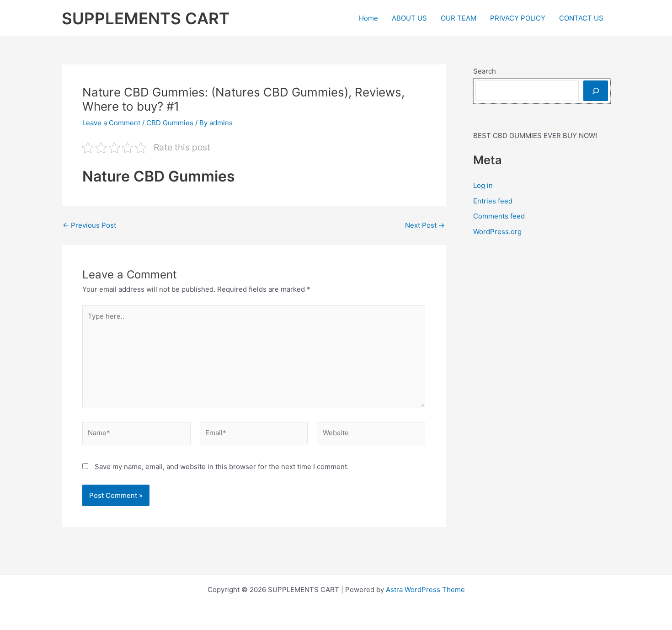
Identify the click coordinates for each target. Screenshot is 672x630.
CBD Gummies (169, 122)
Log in (483, 185)
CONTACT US (581, 18)
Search (484, 71)
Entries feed (492, 201)
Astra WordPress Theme (425, 589)
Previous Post (89, 225)
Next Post (425, 225)
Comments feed (499, 216)
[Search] (595, 90)
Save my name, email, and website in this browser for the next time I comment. (222, 466)
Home (368, 18)
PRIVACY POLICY (517, 18)
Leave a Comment (111, 122)
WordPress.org (497, 231)
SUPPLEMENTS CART (145, 18)
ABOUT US (409, 18)
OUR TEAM (458, 18)
